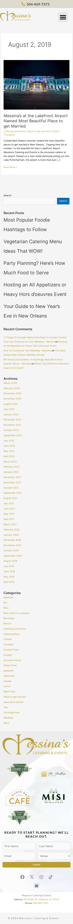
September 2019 (13, 555)
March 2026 (10, 383)
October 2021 (11, 487)
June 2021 (9, 508)
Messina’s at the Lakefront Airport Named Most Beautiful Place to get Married (36, 121)
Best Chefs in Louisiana (16, 613)
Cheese (8, 639)
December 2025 (12, 393)
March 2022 (10, 461)
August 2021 (10, 498)
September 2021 (13, 493)
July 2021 (9, 503)
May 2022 (9, 451)
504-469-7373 (40, 903)
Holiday (8, 681)
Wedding (8, 717)
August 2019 (10, 561)
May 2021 (9, 513)
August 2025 (10, 404)
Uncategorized (12, 712)
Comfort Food (11, 649)
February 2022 (12, 466)
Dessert (8, 655)
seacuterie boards (13, 702)
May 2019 (9, 576)
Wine (6, 723)
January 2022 (11, 472)
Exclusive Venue (12, 660)
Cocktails (9, 644)
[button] (63, 17)
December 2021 (12, 477)
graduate (8, 670)
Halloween (9, 676)
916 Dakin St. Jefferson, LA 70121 (41, 899)
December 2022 (12, 419)
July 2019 (9, 566)
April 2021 (9, 519)
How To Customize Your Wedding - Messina (27, 350)
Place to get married (38, 131)
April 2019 (9, 582)
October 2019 (11, 550)
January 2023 (11, 414)
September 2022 (13, 435)
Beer (6, 607)
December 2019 (12, 540)
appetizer (9, 597)
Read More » (10, 167)
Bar (5, 602)
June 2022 (9, 445)
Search (7, 195)
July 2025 (9, 409)
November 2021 (12, 482)
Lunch (7, 686)
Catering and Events (15, 131)
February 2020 (12, 529)
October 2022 (11, 430)
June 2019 (9, 571)
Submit (36, 864)
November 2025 (12, 398)
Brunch (7, 623)
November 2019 (12, 545)
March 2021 (10, 524)
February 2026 (12, 388)
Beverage (9, 618)
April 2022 (9, 456)
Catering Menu (12, 634)
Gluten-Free (10, 665)
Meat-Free (9, 691)
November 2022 (12, 424)
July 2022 (9, 440)
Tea (6, 707)
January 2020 (11, 535)
